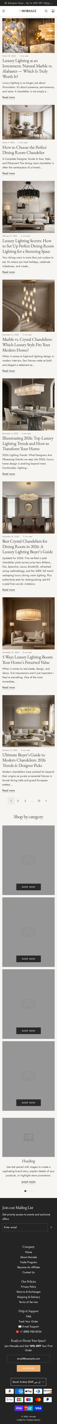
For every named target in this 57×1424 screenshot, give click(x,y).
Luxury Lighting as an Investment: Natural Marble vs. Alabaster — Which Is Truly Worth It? (27, 68)
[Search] (46, 10)
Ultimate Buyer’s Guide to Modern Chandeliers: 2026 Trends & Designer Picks (24, 760)
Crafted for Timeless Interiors (28, 1419)
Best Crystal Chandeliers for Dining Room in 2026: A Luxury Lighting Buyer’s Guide (27, 546)
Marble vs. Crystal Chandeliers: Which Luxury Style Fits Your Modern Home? (27, 344)
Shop (47, 3)
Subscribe (28, 1368)
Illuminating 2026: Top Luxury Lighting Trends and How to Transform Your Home (27, 443)
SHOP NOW (28, 1182)
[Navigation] (3, 10)
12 (39, 801)
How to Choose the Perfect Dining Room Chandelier (24, 149)
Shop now (28, 887)
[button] (25, 1191)
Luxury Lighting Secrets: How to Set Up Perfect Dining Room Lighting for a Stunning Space (28, 246)
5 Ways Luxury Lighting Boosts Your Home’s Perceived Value (27, 659)
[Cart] (53, 10)
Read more (8, 97)
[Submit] (51, 1227)
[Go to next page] (45, 800)
